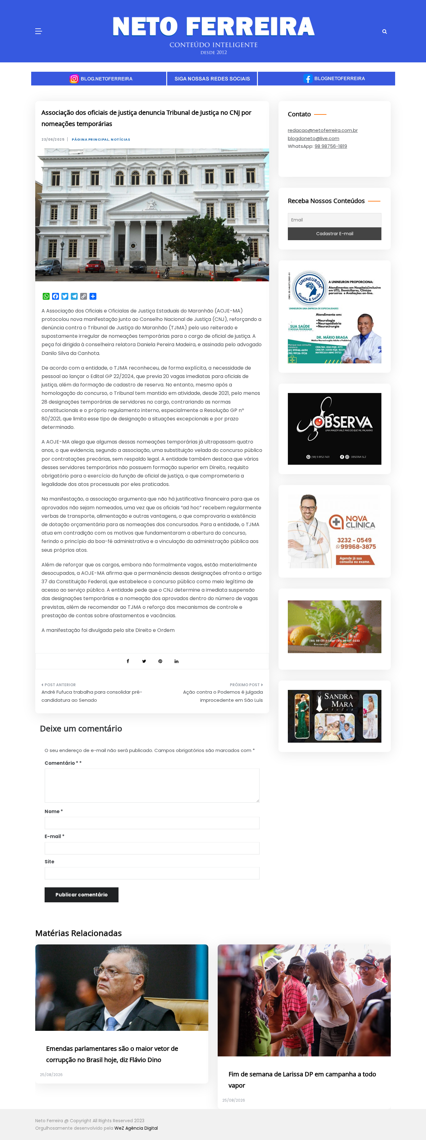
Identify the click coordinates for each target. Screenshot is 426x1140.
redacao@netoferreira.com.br (323, 130)
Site (49, 861)
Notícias (120, 139)
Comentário (61, 763)
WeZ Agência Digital (136, 1128)
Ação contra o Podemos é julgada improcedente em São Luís (223, 696)
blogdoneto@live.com (313, 138)
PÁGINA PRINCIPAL (90, 139)
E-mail (55, 836)
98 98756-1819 (331, 146)
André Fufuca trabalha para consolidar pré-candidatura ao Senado (91, 696)
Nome (54, 811)
